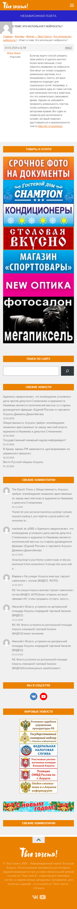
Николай (17, 606)
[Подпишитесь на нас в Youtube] (42, 897)
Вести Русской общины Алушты (23, 462)
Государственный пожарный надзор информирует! (34, 440)
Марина (16, 576)
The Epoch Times (22, 489)
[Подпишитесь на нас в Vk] (35, 897)
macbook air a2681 (23, 528)
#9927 (68, 47)
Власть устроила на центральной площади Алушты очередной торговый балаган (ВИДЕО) (41, 611)
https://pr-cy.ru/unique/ (50, 126)
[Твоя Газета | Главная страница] (19, 5)
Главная (8, 36)
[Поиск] (67, 371)
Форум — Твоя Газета (39, 36)
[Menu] (72, 5)
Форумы (19, 36)
